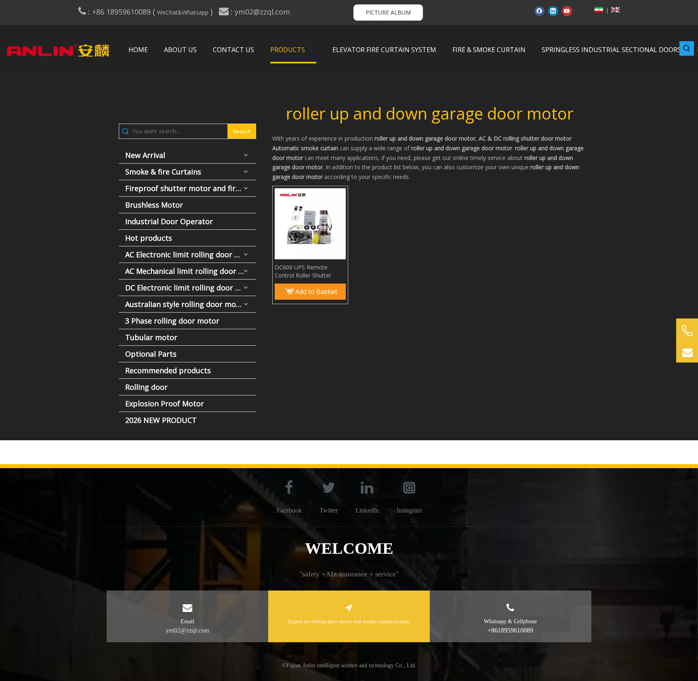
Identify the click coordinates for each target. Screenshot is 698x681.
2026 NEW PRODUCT (161, 420)
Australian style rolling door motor (186, 304)
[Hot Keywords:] (686, 48)
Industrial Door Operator (169, 221)
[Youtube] (567, 11)
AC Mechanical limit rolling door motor (190, 271)
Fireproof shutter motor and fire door (190, 188)
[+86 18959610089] (687, 331)
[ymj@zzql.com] (687, 352)
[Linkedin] (553, 11)
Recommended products (168, 370)
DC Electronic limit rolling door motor (190, 287)
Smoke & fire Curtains (163, 172)
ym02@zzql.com (263, 12)
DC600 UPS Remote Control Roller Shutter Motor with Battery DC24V (309, 271)
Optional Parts (151, 354)
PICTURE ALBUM (388, 12)
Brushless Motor (154, 205)
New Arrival (145, 155)
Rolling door (146, 387)
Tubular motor (151, 337)
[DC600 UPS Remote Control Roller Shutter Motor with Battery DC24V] (310, 223)
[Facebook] (539, 11)
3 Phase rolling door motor (172, 321)
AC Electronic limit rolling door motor (190, 254)
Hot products (148, 238)
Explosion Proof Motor (164, 403)
